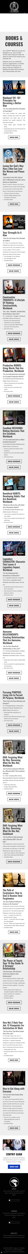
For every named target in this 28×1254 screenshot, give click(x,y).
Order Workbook (14, 265)
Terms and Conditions (16, 1250)
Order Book (14, 137)
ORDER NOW (14, 1166)
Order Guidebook (14, 862)
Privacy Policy (13, 1251)
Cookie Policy (21, 1251)
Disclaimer (6, 1251)
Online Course (14, 271)
